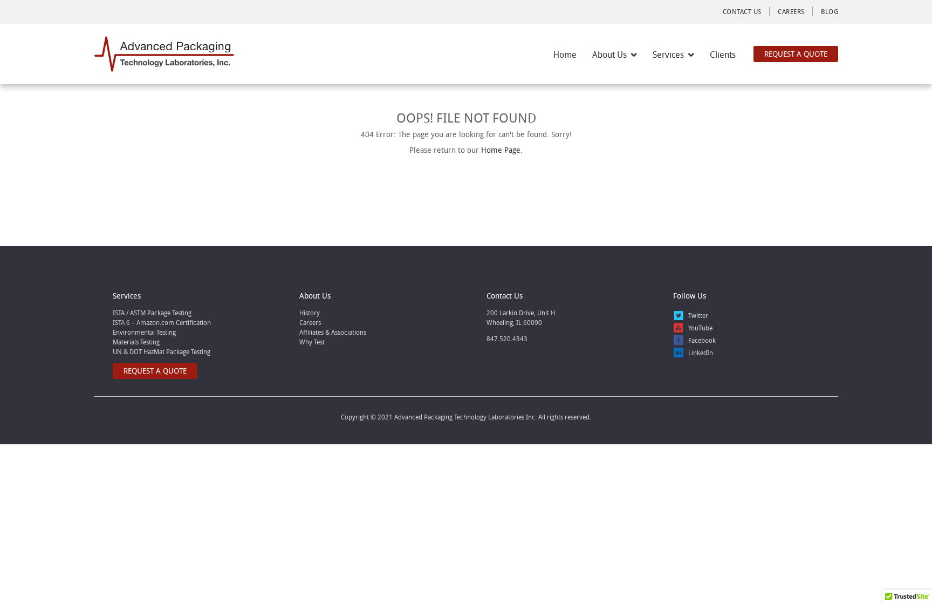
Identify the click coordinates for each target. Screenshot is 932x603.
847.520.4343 (506, 338)
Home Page (500, 150)
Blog (829, 11)
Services (668, 54)
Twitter (698, 315)
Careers (791, 11)
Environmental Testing (144, 332)
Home (565, 54)
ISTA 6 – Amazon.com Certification (162, 322)
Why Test (312, 341)
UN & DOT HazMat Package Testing (161, 351)
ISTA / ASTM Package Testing (152, 312)
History (309, 312)
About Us (609, 54)
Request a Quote (795, 54)
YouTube (700, 327)
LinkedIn (700, 352)
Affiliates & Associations (332, 332)
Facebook (702, 340)
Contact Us (742, 11)
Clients (723, 54)
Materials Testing (136, 341)
